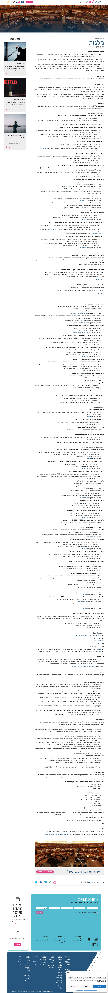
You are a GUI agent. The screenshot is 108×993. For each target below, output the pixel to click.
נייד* (59, 906)
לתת (84, 488)
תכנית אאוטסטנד (35, 960)
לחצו (85, 594)
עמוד (86, 200)
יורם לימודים (97, 638)
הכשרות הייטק (60, 968)
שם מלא (17, 923)
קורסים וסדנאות (60, 974)
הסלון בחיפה (51, 965)
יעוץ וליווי (80, 2)
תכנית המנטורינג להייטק (67, 969)
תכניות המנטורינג (67, 965)
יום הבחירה (27, 965)
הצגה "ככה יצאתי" (27, 967)
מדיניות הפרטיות (80, 990)
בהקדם (71, 136)
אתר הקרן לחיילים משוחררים (80, 313)
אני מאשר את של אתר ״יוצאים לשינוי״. (17, 939)
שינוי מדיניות (43, 964)
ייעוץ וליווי (67, 956)
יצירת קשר (29, 2)
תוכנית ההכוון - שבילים (45, 872)
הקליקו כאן (89, 380)
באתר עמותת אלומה (52, 229)
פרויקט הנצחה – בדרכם (28, 972)
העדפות (73, 986)
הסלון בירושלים (52, 963)
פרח (84, 507)
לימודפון (99, 643)
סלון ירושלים (78, 936)
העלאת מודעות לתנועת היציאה (28, 961)
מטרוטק (60, 959)
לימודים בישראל (96, 641)
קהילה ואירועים (64, 2)
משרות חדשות (20, 963)
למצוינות (91, 162)
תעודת (69, 186)
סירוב (86, 986)
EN (22, 2)
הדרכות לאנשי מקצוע (27, 979)
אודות (36, 2)
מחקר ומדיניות (56, 2)
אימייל (18, 931)
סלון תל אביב (61, 936)
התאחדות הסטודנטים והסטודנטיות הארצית (88, 635)
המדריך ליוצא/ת (13, 2)
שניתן (87, 602)
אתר (87, 184)
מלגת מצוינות (59, 980)
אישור (99, 986)
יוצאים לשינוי (100, 38)
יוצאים (96, 162)
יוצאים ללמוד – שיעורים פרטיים (59, 987)
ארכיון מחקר (43, 962)
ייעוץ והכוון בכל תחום (67, 962)
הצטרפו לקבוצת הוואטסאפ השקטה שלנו (70, 677)
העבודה (79, 184)
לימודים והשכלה (97, 882)
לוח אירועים (51, 967)
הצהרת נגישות (23, 991)
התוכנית (82, 200)
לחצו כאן (45, 148)
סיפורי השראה (36, 967)
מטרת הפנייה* (43, 906)
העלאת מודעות (42, 2)
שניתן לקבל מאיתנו (83, 590)
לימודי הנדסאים (60, 965)
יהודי (81, 527)
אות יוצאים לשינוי (35, 963)
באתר (78, 260)
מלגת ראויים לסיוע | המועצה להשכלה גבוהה (81, 666)
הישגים (89, 646)
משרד (83, 184)
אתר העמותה (84, 549)
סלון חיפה (45, 936)
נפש (84, 527)
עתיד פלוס (82, 478)
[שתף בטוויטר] (36, 882)
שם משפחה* (82, 906)
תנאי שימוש (31, 991)
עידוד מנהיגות (35, 958)
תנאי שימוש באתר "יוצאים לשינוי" (90, 990)
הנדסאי (65, 186)
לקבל (83, 602)
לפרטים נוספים (100, 279)
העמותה (83, 517)
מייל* (71, 906)
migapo (98, 649)
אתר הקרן (78, 176)
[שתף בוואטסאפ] (50, 882)
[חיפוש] (8, 2)
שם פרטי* (95, 906)
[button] (68, 973)
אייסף (83, 370)
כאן (81, 138)
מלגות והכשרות (72, 2)
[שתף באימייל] (45, 882)
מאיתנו (80, 602)
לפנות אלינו (55, 651)
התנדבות (20, 961)
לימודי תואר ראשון (59, 961)
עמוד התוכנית (84, 210)
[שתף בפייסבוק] (41, 882)
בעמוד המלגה (97, 124)
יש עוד (10, 73)
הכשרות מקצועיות (60, 971)
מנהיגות (49, 2)
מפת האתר (38, 991)
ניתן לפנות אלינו (96, 234)
